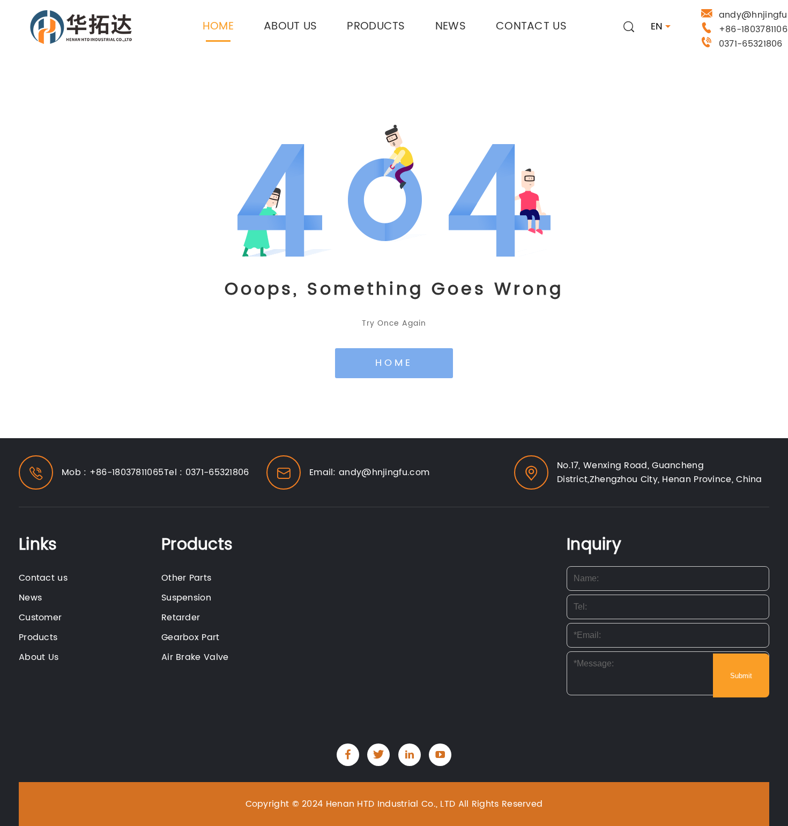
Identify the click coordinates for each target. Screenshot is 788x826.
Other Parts (186, 578)
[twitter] (378, 755)
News (450, 26)
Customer (40, 618)
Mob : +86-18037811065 (112, 472)
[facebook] (348, 755)
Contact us (531, 26)
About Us (290, 26)
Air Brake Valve (195, 657)
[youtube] (440, 755)
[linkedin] (409, 755)
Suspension (186, 598)
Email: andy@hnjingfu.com (369, 472)
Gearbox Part (190, 637)
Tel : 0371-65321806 (206, 472)
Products (376, 26)
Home (218, 26)
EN (657, 26)
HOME (394, 363)
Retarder (180, 618)
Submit (741, 676)
